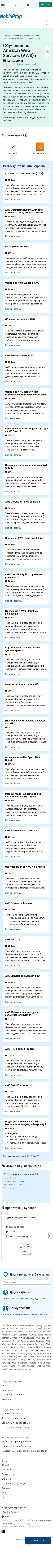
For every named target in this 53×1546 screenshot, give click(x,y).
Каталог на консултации (15, 1427)
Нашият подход (10, 1413)
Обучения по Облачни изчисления (26, 35)
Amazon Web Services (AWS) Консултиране (25, 1314)
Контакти (45, 4)
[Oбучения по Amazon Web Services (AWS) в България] (13, 16)
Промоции (7, 1390)
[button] (48, 1236)
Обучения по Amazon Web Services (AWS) (23, 39)
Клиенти (6, 1478)
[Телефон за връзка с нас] (15, 4)
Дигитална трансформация (17, 1441)
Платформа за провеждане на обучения (24, 1450)
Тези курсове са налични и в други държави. (24, 1298)
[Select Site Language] (3, 4)
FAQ (4, 1492)
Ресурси (6, 1399)
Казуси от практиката (14, 1418)
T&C (4, 1497)
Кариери (6, 1488)
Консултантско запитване (16, 1423)
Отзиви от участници (13, 1483)
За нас (5, 1464)
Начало (7, 35)
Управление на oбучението (17, 1446)
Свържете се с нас (38, 1540)
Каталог (6, 1385)
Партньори (8, 1474)
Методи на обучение (13, 1394)
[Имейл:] (27, 4)
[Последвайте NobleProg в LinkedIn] (3, 1531)
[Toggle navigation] (50, 17)
